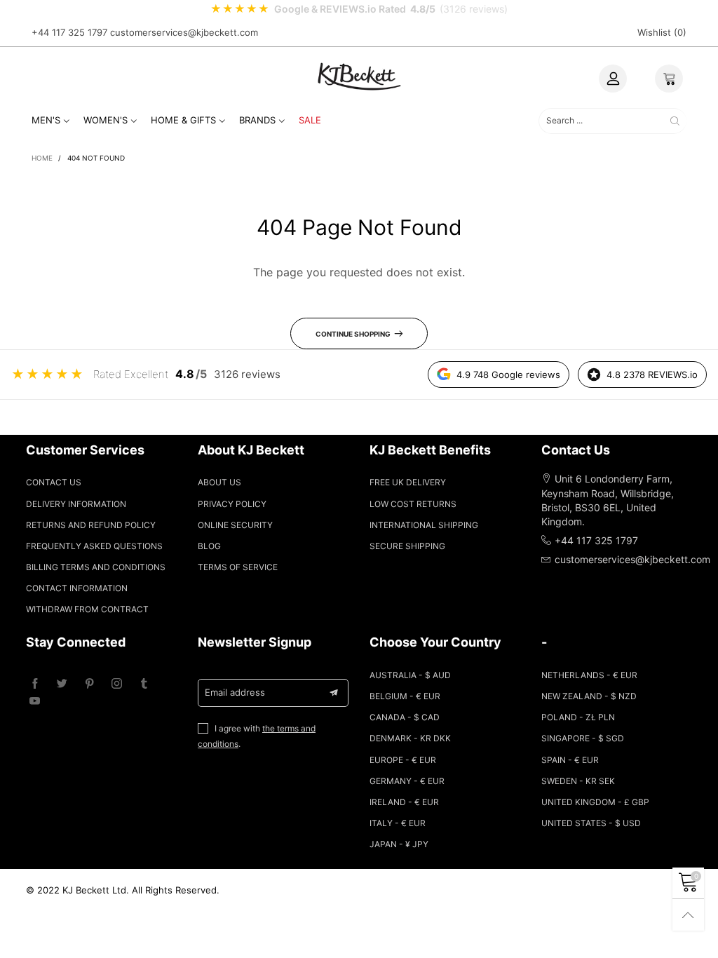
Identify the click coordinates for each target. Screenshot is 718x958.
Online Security (235, 525)
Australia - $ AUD (410, 675)
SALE (310, 120)
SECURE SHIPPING (407, 546)
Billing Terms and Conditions (95, 567)
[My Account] (613, 79)
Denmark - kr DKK (410, 738)
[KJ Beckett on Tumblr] (144, 684)
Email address (235, 692)
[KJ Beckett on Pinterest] (89, 684)
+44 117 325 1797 (69, 32)
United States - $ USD (591, 823)
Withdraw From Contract (87, 609)
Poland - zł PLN (578, 717)
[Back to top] (688, 915)
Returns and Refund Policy (91, 525)
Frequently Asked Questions (94, 546)
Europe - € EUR (403, 760)
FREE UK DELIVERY (408, 482)
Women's (105, 120)
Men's (46, 120)
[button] (333, 693)
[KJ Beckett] (359, 76)
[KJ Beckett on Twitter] (62, 684)
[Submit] (675, 121)
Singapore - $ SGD (582, 738)
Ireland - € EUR (404, 802)
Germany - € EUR (407, 781)
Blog (209, 546)
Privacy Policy (232, 504)
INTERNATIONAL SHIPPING (424, 525)
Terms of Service (238, 567)
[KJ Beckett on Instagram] (117, 684)
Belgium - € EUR (405, 696)
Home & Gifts (183, 120)
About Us (219, 482)
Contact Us (53, 482)
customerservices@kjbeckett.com (184, 32)
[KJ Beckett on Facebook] (34, 684)
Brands (257, 120)
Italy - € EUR (398, 823)
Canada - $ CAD (405, 717)
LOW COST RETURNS (413, 504)
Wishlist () (661, 32)
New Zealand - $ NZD (589, 696)
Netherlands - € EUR (589, 675)
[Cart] (669, 79)
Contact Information (77, 588)
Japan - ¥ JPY (399, 844)
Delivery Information (76, 504)
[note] (359, 9)
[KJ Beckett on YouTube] (34, 701)
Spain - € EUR (570, 760)
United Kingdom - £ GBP (595, 802)
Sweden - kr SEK (578, 781)
